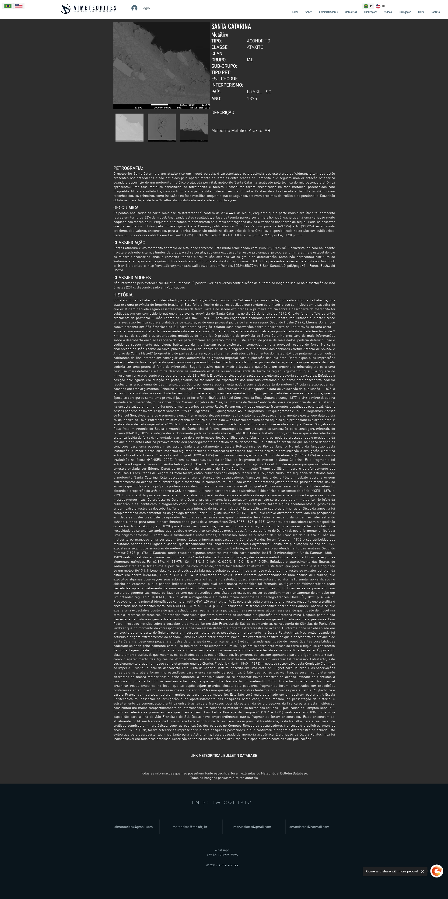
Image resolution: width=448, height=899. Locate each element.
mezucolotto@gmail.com (252, 827)
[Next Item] (202, 65)
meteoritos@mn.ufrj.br (190, 827)
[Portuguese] (8, 6)
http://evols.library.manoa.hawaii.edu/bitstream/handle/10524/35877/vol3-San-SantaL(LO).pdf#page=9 (226, 266)
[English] (18, 6)
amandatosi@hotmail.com (309, 827)
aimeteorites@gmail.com (133, 827)
